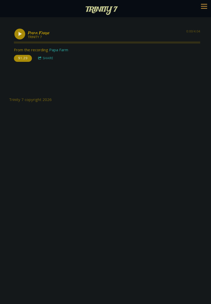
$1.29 (23, 58)
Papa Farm (58, 49)
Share (48, 58)
